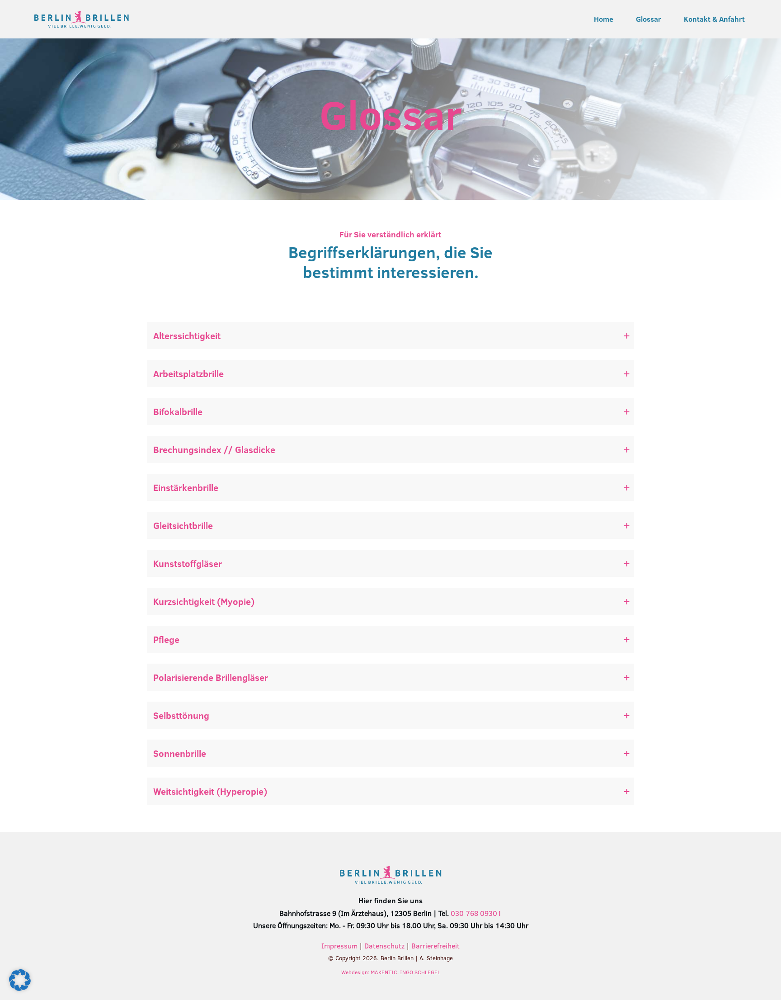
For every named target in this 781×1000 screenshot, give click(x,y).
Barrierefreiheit (435, 946)
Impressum (339, 946)
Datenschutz (384, 946)
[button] (20, 980)
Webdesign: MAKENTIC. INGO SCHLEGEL (390, 972)
